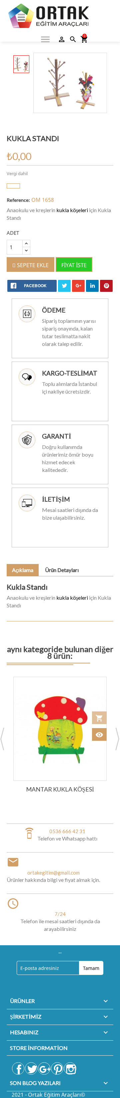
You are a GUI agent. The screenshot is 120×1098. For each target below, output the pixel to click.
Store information (39, 1048)
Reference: (18, 200)
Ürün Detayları (62, 570)
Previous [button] (2, 739)
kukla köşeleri (72, 210)
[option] (21, 64)
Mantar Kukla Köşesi (60, 789)
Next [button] (117, 739)
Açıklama (22, 570)
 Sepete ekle (30, 265)
